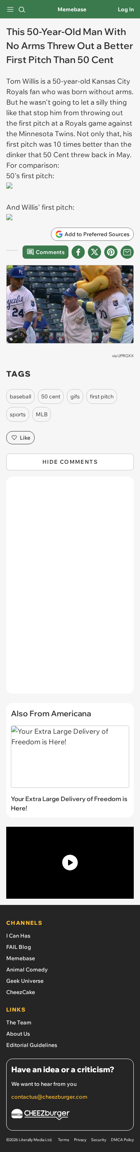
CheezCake (20, 992)
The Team (19, 1022)
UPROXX (125, 355)
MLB (41, 414)
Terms (63, 1139)
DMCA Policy (122, 1139)
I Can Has (18, 935)
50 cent (50, 396)
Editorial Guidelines (31, 1045)
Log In (126, 9)
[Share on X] (94, 252)
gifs (75, 396)
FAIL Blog (18, 946)
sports (18, 414)
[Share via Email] (127, 252)
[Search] (22, 9)
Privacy (80, 1139)
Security (98, 1139)
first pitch (102, 396)
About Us (18, 1033)
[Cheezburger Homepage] (70, 1116)
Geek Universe (25, 980)
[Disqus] (70, 589)
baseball (20, 396)
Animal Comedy (27, 969)
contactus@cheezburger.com (49, 1096)
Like (25, 437)
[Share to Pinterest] (110, 252)
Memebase (72, 9)
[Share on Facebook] (78, 252)
